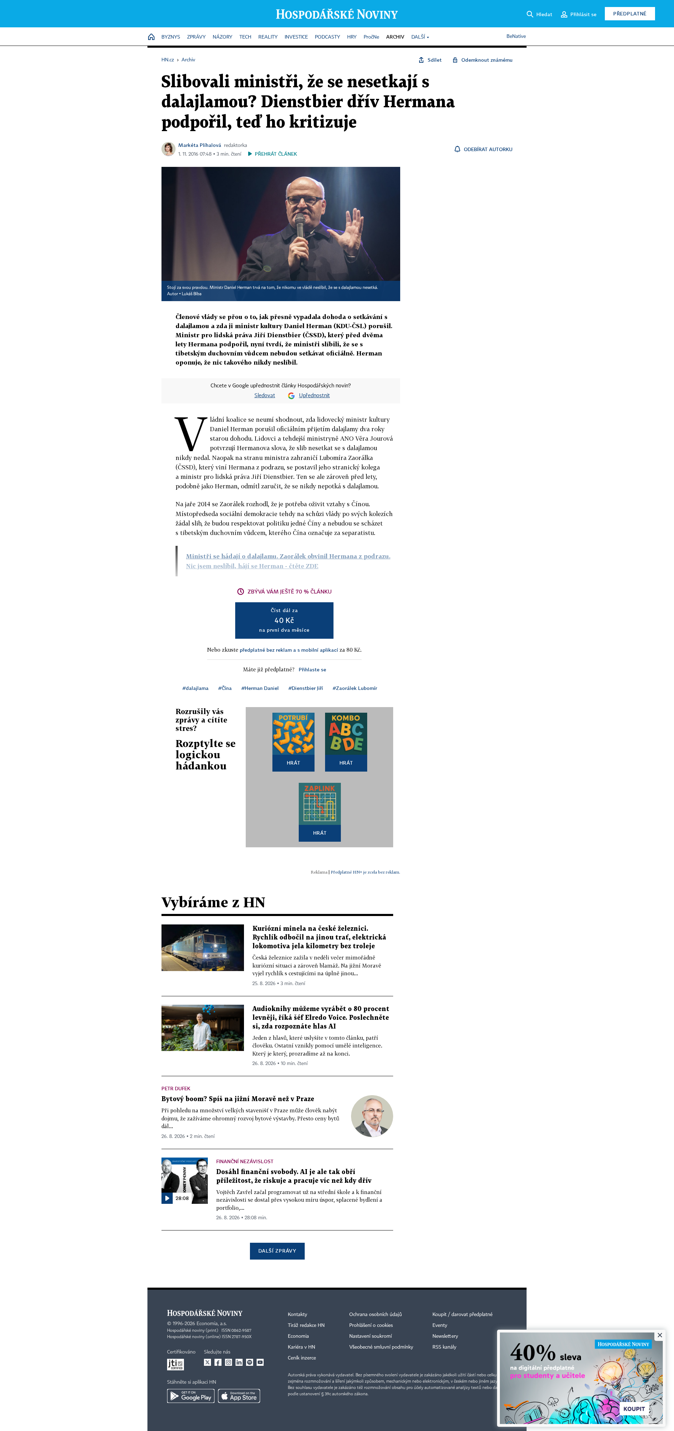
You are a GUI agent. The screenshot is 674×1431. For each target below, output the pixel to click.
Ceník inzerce (302, 1358)
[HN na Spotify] (249, 1362)
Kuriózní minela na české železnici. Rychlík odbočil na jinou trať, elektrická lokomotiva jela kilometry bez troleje (319, 937)
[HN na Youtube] (260, 1362)
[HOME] (151, 37)
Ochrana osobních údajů (375, 1314)
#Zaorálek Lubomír (355, 688)
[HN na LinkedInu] (239, 1362)
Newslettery (445, 1336)
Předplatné (630, 13)
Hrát (293, 763)
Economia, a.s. (212, 1323)
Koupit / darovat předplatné (462, 1314)
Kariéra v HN (301, 1347)
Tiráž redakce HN (306, 1325)
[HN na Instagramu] (228, 1362)
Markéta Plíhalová (199, 145)
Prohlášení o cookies (371, 1325)
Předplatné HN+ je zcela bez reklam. (365, 872)
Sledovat (265, 395)
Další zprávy (277, 1251)
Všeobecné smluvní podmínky (381, 1347)
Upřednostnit (314, 395)
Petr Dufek (175, 1088)
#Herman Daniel (260, 688)
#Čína (225, 688)
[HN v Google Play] (190, 1396)
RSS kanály (444, 1347)
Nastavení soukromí (370, 1336)
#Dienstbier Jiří (306, 688)
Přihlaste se (312, 669)
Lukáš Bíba (191, 294)
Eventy (439, 1325)
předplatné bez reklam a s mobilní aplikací (289, 650)
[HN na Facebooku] (218, 1362)
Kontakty (297, 1314)
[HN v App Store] (239, 1396)
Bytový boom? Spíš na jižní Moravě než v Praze (237, 1099)
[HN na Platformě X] (207, 1362)
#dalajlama (196, 688)
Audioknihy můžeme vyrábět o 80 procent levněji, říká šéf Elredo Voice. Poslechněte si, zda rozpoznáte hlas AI (320, 1018)
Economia (298, 1336)
